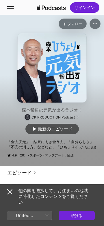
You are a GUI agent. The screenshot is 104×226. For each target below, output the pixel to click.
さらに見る (89, 147)
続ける (76, 215)
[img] (51, 7)
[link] (21, 173)
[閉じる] (9, 191)
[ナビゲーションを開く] (10, 7)
